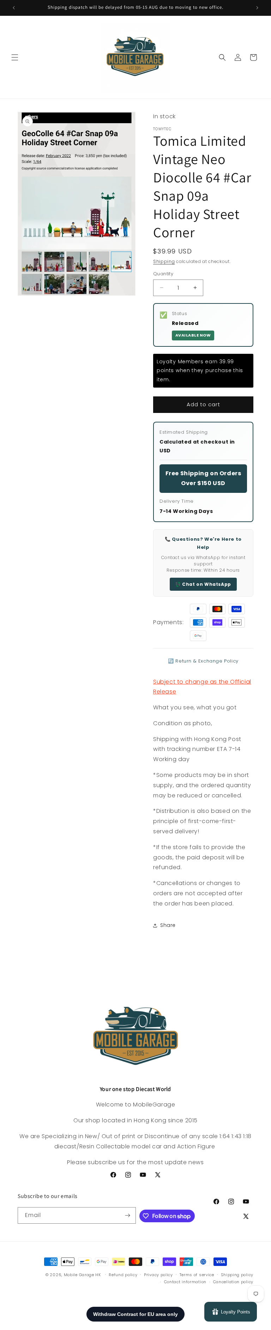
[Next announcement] (257, 7)
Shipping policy (237, 1275)
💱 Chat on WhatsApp (203, 584)
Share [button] (168, 925)
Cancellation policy (233, 1282)
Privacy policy (158, 1275)
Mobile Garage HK (82, 1275)
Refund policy (123, 1275)
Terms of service (197, 1275)
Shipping (164, 261)
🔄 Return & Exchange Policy (203, 661)
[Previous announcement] (14, 7)
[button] (15, 57)
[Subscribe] (128, 1215)
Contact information (185, 1282)
